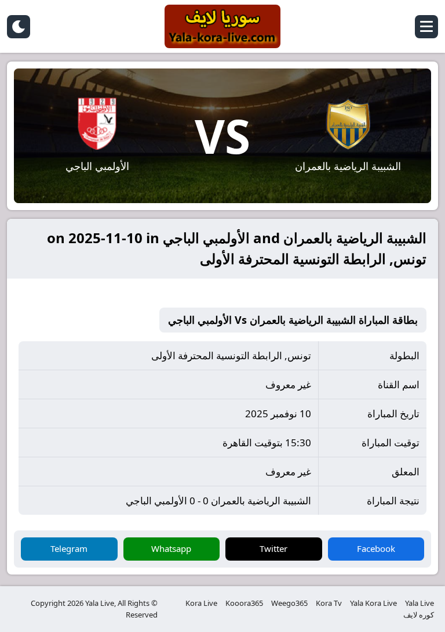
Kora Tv (329, 603)
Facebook (376, 548)
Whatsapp (171, 548)
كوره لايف (418, 614)
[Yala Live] (222, 26)
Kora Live (201, 603)
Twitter (273, 548)
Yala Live (419, 603)
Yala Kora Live (373, 603)
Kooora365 (244, 603)
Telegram (68, 548)
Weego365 (289, 603)
